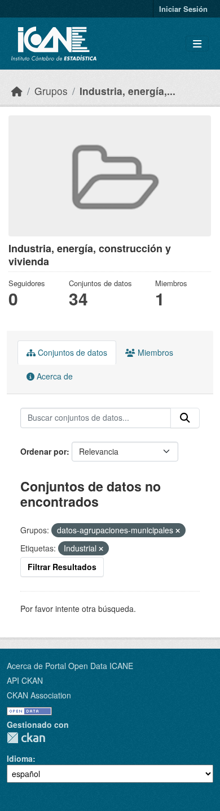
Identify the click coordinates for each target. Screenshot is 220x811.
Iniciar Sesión (183, 8)
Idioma (20, 758)
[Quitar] (177, 530)
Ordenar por (43, 451)
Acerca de (53, 376)
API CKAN (25, 680)
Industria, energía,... (127, 91)
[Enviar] (185, 418)
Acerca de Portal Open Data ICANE (70, 665)
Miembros (154, 352)
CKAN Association (39, 695)
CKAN (26, 738)
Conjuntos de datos (71, 352)
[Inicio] (17, 91)
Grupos (51, 91)
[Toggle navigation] (197, 44)
